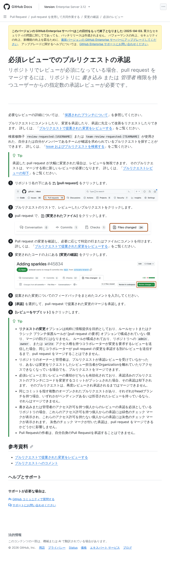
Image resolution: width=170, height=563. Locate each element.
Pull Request (18, 17)
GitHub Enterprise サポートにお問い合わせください (113, 44)
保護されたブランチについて (86, 115)
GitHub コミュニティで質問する (33, 499)
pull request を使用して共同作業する (55, 17)
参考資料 (18, 446)
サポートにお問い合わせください (34, 505)
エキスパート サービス (105, 547)
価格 (84, 547)
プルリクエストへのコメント (36, 463)
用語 (42, 547)
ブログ (127, 547)
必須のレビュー (113, 17)
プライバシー (57, 547)
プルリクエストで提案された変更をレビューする (75, 128)
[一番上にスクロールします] (161, 554)
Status (73, 547)
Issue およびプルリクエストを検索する (75, 146)
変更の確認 (91, 17)
